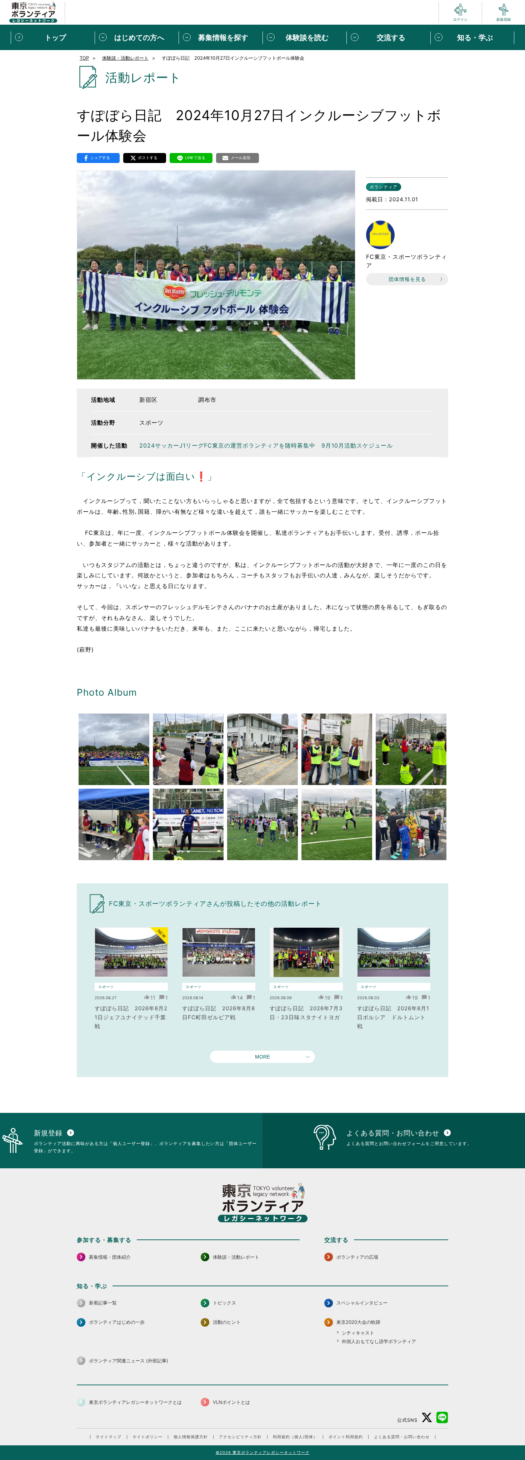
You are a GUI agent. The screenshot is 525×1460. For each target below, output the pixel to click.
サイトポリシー (147, 1437)
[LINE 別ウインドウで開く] (442, 1418)
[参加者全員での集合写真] (114, 749)
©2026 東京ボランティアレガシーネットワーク (263, 1452)
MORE (262, 1057)
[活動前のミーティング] (188, 749)
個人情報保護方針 (191, 1437)
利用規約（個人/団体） (295, 1437)
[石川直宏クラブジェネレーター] (188, 824)
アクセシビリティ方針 (240, 1437)
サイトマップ (108, 1437)
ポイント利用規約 (346, 1437)
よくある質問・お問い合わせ (402, 1437)
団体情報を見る (407, 279)
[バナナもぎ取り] (411, 824)
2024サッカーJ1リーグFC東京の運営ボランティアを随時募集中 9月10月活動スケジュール (266, 445)
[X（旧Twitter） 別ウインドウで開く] (427, 1418)
